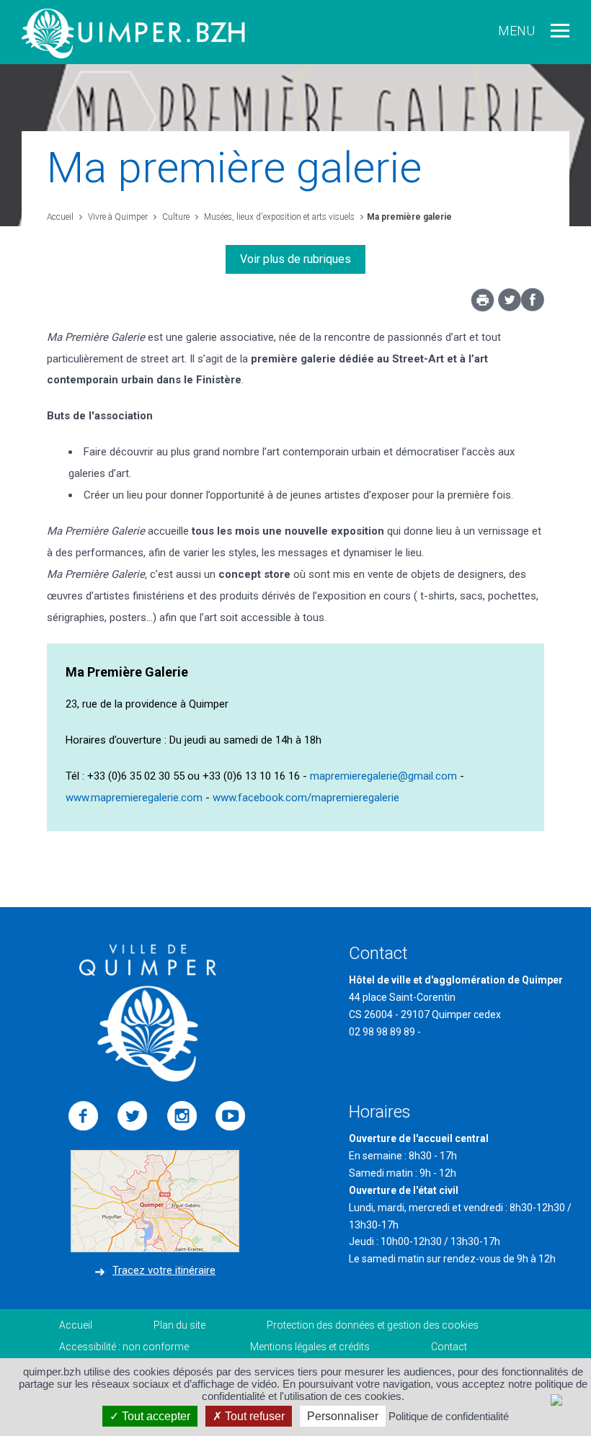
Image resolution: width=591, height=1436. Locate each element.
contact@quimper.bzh (473, 1032)
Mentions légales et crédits (310, 1346)
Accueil (60, 217)
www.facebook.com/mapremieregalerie (306, 797)
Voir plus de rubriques (295, 259)
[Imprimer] (482, 304)
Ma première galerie (409, 217)
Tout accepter (154, 1416)
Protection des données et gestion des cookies (373, 1325)
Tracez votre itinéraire (163, 1270)
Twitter (132, 1116)
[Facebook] (532, 307)
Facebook (83, 1116)
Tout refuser (253, 1416)
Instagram (181, 1116)
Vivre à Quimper (117, 217)
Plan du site (179, 1325)
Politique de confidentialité (448, 1416)
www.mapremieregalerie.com (134, 797)
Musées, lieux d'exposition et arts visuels (278, 217)
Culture (175, 217)
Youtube (230, 1116)
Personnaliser (342, 1416)
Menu (516, 30)
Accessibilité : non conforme (124, 1346)
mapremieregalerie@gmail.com (383, 776)
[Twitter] (509, 307)
